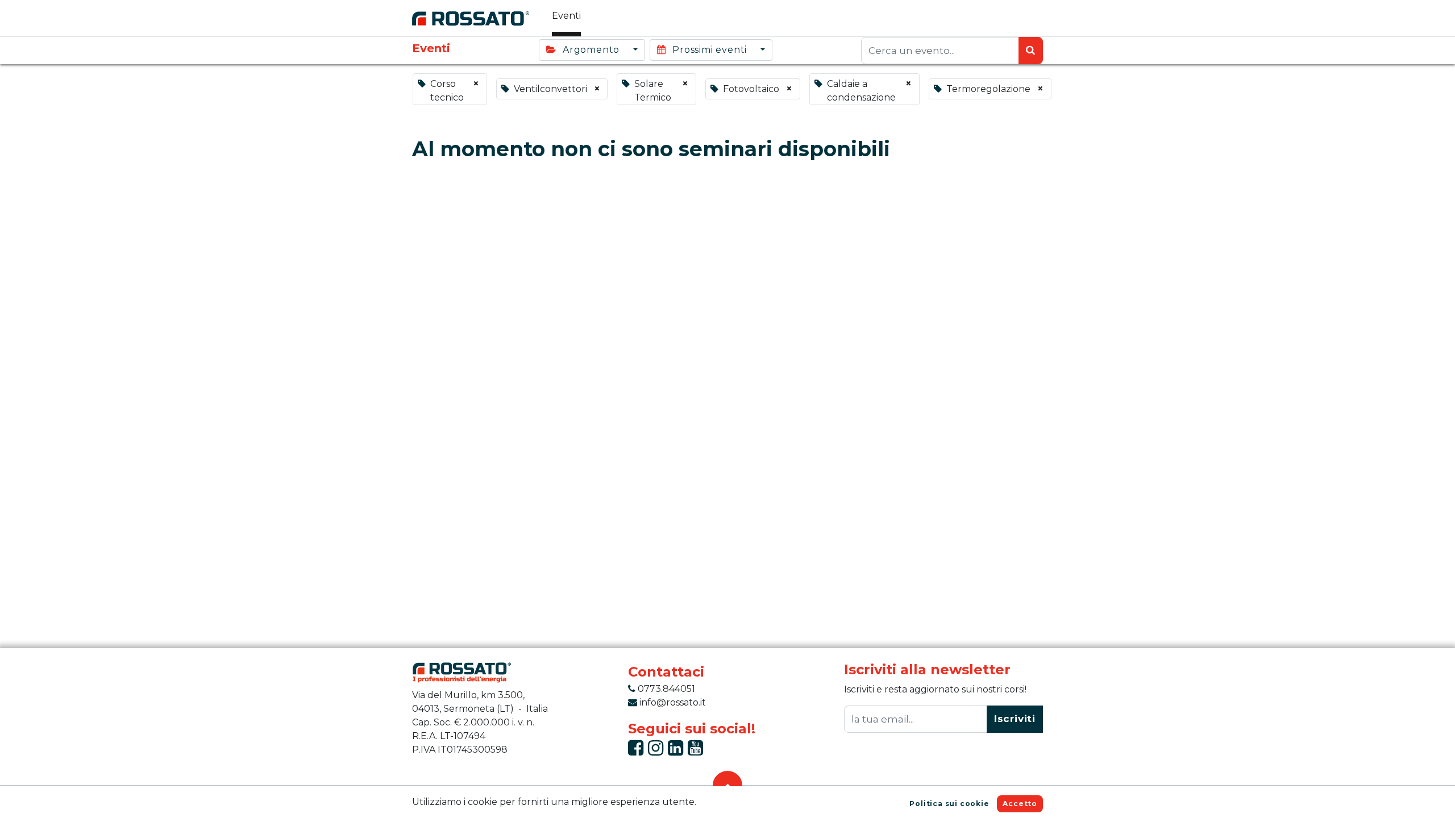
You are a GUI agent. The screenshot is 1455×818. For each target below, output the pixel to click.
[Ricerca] (1030, 50)
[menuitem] (566, 18)
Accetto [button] (1020, 803)
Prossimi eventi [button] (710, 49)
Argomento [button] (591, 49)
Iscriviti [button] (1015, 718)
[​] (635, 751)
